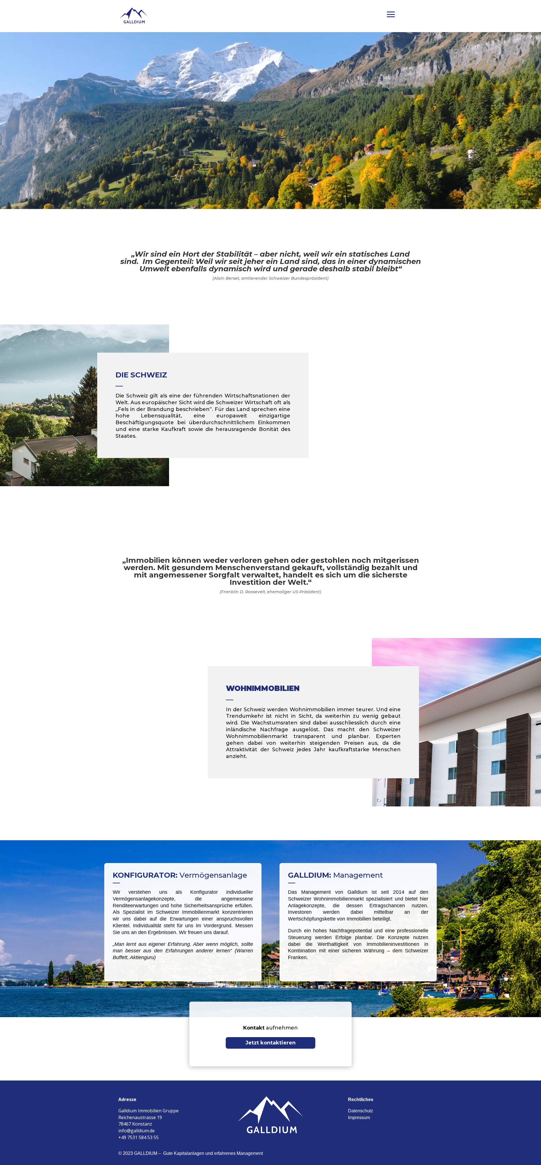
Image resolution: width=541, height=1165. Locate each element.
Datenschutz (360, 1110)
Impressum (359, 1117)
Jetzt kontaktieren (270, 1043)
